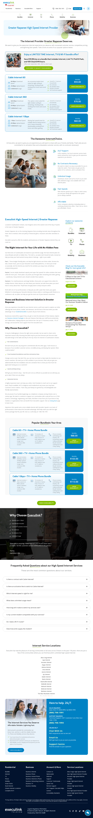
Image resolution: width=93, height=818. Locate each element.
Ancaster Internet (46, 662)
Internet (7, 774)
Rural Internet (9, 786)
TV (6, 776)
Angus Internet (46, 665)
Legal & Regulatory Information (37, 809)
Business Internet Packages (15, 318)
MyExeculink (77, 8)
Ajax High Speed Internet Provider (77, 774)
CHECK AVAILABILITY (16, 750)
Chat (69, 8)
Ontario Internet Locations (13, 788)
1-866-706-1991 (59, 8)
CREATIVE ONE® (40, 813)
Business (18, 8)
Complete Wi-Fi (9, 791)
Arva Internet (46, 669)
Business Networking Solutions (35, 781)
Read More (71, 286)
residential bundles (21, 312)
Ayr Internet (46, 674)
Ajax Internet (46, 660)
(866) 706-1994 (56, 722)
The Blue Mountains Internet (46, 693)
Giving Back (53, 401)
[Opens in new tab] (70, 811)
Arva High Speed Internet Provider (77, 791)
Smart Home (9, 783)
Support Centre (57, 744)
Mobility (7, 781)
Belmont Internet (46, 686)
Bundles (7, 772)
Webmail (49, 776)
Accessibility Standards (53, 793)
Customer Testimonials (53, 781)
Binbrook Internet (46, 689)
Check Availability (77, 86)
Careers (48, 791)
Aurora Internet (46, 672)
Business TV (29, 783)
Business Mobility (31, 786)
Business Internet (31, 772)
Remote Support (51, 786)
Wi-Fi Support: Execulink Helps (55, 788)
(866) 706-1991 (56, 712)
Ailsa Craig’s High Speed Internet (76, 772)
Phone (7, 779)
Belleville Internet (46, 684)
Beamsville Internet (46, 682)
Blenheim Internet (46, 691)
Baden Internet (46, 677)
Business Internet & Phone (34, 779)
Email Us (53, 737)
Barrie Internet (46, 679)
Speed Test (49, 783)
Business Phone (30, 774)
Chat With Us (55, 730)
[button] (88, 9)
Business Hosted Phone (33, 776)
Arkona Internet (46, 667)
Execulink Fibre (28, 8)
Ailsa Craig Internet (46, 657)
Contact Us (49, 772)
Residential (9, 8)
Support (38, 8)
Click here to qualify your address (38, 68)
